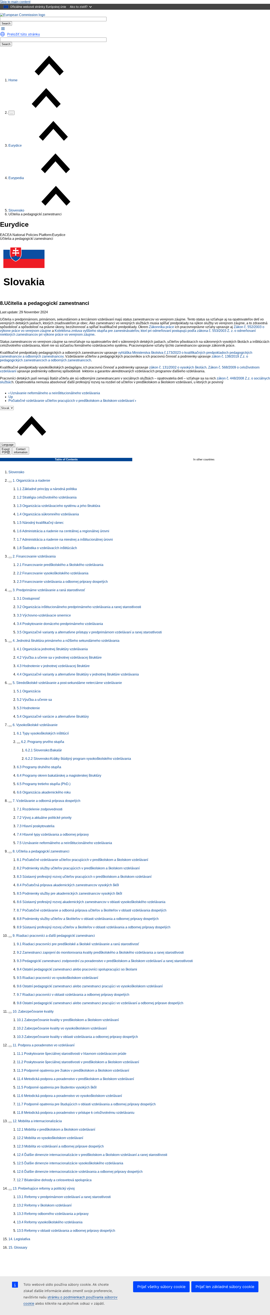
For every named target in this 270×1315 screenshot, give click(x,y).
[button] (3, 29)
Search (6, 23)
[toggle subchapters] (10, 481)
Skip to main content (15, 2)
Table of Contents (66, 459)
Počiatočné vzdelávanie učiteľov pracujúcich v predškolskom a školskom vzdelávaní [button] (72, 400)
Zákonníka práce (161, 327)
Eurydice (15, 145)
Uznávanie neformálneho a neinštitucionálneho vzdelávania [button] (54, 393)
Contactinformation (20, 451)
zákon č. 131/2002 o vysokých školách (178, 367)
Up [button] (10, 397)
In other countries (204, 459)
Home (13, 80)
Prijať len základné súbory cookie (225, 1286)
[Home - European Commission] (22, 15)
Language (8, 444)
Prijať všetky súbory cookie (161, 1286)
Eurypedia (16, 178)
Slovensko (16, 210)
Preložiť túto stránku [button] (23, 34)
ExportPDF (6, 451)
